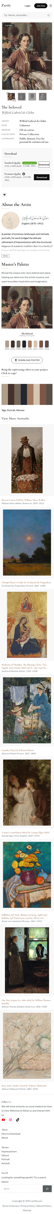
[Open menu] (50, 6)
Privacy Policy (27, 1205)
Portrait (11, 410)
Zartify (9, 6)
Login (27, 5)
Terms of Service (10, 1205)
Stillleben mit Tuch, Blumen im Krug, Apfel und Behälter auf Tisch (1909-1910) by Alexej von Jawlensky (24, 916)
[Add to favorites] (5, 195)
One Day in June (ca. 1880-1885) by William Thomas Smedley (26, 1002)
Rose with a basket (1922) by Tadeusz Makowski (24, 1085)
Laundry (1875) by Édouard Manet (18, 750)
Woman (20, 410)
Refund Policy (43, 1205)
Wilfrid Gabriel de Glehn (35, 218)
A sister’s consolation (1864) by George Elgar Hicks (26, 832)
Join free (41, 6)
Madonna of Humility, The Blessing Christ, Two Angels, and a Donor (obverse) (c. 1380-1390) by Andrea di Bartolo (24, 666)
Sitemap (27, 1210)
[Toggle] (5, 256)
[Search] (48, 15)
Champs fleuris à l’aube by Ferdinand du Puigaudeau (26, 582)
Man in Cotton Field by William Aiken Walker (23, 500)
